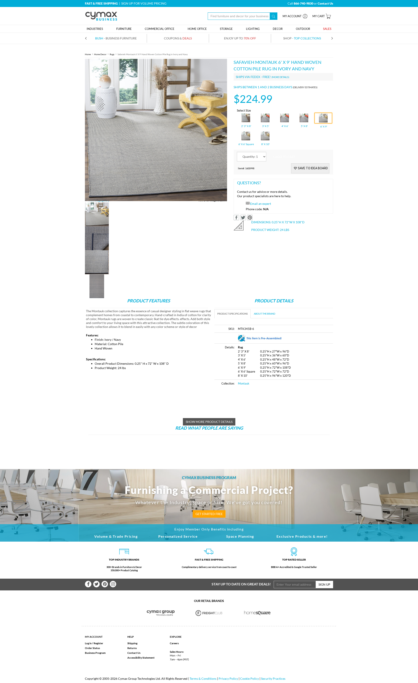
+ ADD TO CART (284, 157)
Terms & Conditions (203, 678)
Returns (132, 648)
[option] (156, 130)
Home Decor (100, 54)
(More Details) (280, 77)
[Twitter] (96, 584)
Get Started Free (209, 514)
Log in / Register (94, 643)
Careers (174, 643)
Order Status (92, 648)
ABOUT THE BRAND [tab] (264, 313)
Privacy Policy (228, 678)
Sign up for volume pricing (143, 3)
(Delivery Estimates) (305, 87)
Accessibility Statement (141, 657)
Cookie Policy (249, 678)
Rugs (112, 54)
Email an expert (260, 203)
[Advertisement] (209, 447)
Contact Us (133, 652)
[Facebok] (88, 584)
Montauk (243, 383)
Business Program (95, 652)
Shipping (132, 643)
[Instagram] (113, 584)
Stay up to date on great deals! (241, 584)
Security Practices (273, 678)
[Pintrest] (104, 584)
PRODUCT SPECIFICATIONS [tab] (232, 313)
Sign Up (324, 584)
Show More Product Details (209, 422)
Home (88, 54)
